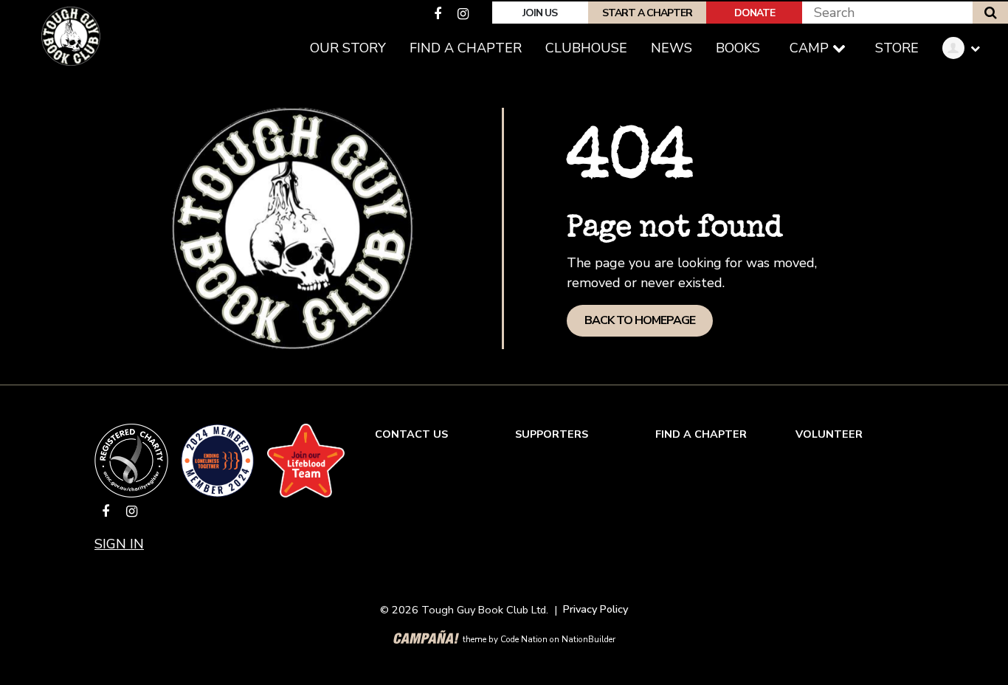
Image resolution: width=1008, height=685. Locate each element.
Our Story (348, 48)
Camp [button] (811, 48)
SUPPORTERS (551, 434)
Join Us (539, 13)
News (671, 48)
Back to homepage (639, 320)
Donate (754, 13)
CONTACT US (411, 434)
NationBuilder (588, 639)
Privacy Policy (595, 609)
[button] (966, 48)
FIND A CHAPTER (701, 434)
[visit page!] (439, 14)
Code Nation (524, 639)
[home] (70, 36)
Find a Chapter (466, 48)
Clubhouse (586, 48)
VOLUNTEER (829, 434)
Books (738, 48)
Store (897, 48)
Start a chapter (647, 13)
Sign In (119, 544)
